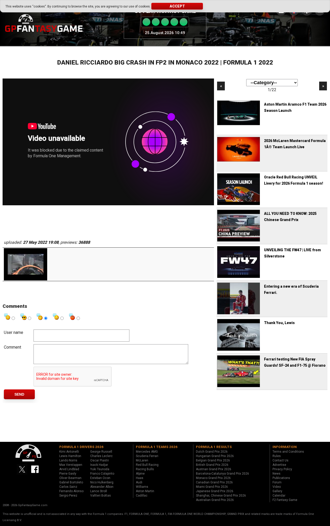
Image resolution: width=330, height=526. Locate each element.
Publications (281, 478)
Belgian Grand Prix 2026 (213, 460)
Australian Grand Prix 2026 (215, 500)
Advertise (279, 465)
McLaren (142, 460)
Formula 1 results (214, 447)
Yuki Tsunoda (99, 469)
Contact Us (280, 460)
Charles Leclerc (101, 456)
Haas (139, 478)
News (276, 473)
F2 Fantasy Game (285, 500)
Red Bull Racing (147, 465)
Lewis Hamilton (70, 456)
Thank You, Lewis (279, 323)
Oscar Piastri (99, 460)
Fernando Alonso (71, 491)
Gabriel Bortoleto (71, 482)
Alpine (140, 473)
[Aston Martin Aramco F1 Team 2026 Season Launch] (239, 124)
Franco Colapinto (102, 473)
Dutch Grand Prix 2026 (212, 451)
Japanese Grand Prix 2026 (214, 491)
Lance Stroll (98, 491)
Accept (177, 6)
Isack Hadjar (99, 465)
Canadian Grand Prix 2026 (214, 482)
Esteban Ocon (100, 478)
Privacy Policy (282, 469)
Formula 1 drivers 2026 (81, 447)
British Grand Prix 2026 (212, 465)
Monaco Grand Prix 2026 (213, 478)
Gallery (277, 491)
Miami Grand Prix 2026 (212, 487)
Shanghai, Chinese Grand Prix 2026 (221, 495)
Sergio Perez (68, 495)
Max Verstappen (70, 465)
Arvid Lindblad (69, 469)
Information (285, 447)
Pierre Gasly (67, 473)
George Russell (101, 451)
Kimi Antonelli (69, 451)
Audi (139, 482)
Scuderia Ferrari (147, 456)
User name (13, 332)
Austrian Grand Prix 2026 (213, 469)
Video (277, 487)
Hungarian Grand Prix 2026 (215, 456)
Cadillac (141, 495)
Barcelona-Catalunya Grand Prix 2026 (222, 473)
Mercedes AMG (147, 451)
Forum (277, 482)
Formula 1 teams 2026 (156, 447)
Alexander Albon (101, 487)
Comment (12, 347)
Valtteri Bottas (100, 495)
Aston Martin (145, 491)
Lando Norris (68, 460)
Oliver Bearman (70, 478)
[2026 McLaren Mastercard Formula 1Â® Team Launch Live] (239, 161)
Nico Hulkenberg (101, 482)
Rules (277, 456)
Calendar (279, 495)
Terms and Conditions (288, 451)
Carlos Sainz (68, 487)
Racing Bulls (145, 469)
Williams (142, 487)
